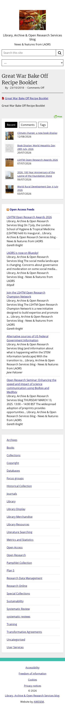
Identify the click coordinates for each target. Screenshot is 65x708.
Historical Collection (19, 486)
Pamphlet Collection (19, 563)
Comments (28, 125)
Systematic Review (18, 609)
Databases (13, 471)
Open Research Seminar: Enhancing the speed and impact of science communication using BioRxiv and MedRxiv (31, 386)
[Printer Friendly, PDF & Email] (57, 115)
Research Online (17, 586)
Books (10, 447)
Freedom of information (32, 673)
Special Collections (18, 593)
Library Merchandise (19, 517)
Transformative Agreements (24, 632)
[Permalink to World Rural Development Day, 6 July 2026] (9, 189)
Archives (12, 440)
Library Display (16, 509)
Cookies (32, 679)
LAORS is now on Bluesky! (22, 253)
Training (12, 624)
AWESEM (39, 701)
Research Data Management (24, 578)
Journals (12, 494)
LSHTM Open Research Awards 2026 (37, 159)
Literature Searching (19, 532)
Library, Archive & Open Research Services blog (32, 37)
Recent (11, 125)
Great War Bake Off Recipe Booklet (26, 98)
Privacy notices (32, 685)
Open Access (15, 547)
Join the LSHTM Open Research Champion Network (26, 294)
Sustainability (15, 601)
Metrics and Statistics (20, 540)
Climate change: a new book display (37, 133)
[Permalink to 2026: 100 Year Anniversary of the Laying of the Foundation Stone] (9, 175)
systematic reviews (18, 616)
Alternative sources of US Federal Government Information (27, 338)
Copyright (13, 463)
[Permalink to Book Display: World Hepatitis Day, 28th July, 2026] (9, 148)
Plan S (10, 570)
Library (11, 501)
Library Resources (18, 524)
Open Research (16, 555)
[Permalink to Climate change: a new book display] (9, 135)
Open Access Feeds (22, 209)
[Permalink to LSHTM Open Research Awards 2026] (9, 162)
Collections (13, 455)
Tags (43, 125)
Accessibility (33, 667)
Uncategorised (16, 639)
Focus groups (15, 478)
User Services (15, 647)
